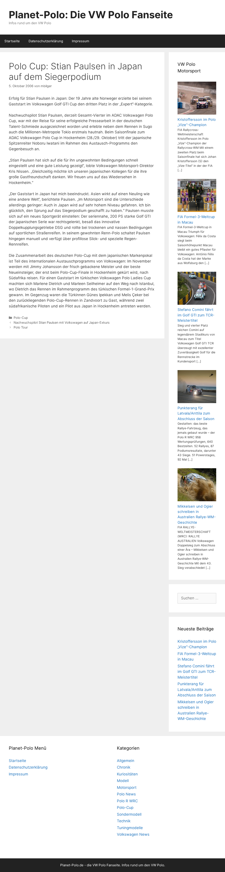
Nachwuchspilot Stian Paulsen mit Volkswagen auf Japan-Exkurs (62, 322)
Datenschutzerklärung (46, 41)
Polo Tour (21, 327)
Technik (124, 821)
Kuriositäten (127, 774)
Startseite (12, 41)
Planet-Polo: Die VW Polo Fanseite (91, 15)
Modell (123, 780)
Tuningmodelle (130, 828)
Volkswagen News (133, 834)
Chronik (123, 767)
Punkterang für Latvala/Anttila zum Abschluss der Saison (197, 689)
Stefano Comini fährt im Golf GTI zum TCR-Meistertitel (197, 671)
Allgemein (125, 760)
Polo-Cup (21, 317)
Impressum (80, 41)
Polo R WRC (127, 801)
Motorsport (126, 787)
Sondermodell (129, 814)
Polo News (126, 794)
